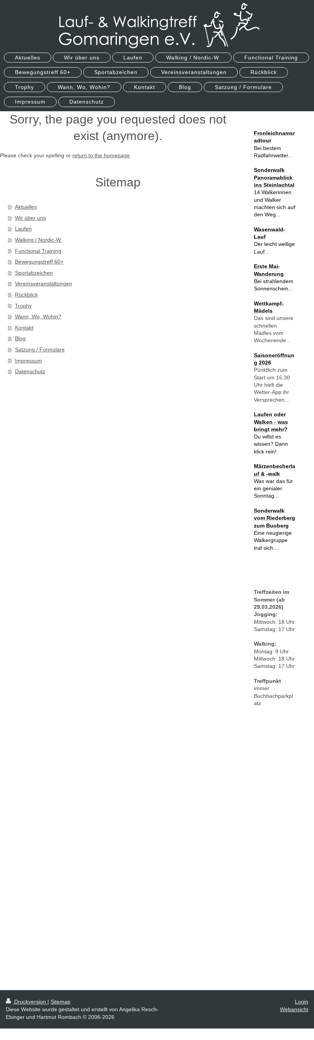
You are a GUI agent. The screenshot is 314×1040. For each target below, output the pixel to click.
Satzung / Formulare (40, 349)
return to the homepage (101, 155)
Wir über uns (30, 218)
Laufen (23, 229)
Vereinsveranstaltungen (43, 283)
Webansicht (294, 1009)
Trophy (23, 306)
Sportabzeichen (34, 273)
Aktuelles (26, 207)
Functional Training (38, 251)
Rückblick (26, 295)
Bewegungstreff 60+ (39, 262)
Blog (20, 338)
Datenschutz (30, 371)
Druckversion (30, 1002)
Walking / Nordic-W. (38, 240)
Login (301, 1002)
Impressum (28, 361)
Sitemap (60, 1002)
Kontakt (24, 328)
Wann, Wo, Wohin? (38, 316)
